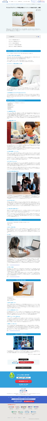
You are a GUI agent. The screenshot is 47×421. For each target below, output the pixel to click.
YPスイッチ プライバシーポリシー (34, 397)
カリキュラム (15, 1)
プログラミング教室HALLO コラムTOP (23, 367)
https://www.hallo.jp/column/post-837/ (15, 276)
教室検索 (12, 1)
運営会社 (29, 1)
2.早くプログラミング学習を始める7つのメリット (15, 41)
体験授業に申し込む (29, 401)
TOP (9, 1)
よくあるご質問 (25, 1)
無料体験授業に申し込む (23, 381)
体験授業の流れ (20, 1)
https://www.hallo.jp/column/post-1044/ (15, 330)
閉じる (37, 36)
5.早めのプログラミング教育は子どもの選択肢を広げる (15, 46)
